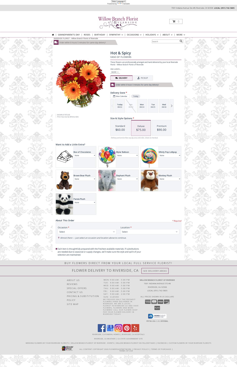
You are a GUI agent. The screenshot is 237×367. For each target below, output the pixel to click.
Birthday (99, 34)
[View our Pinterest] (127, 331)
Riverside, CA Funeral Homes (106, 334)
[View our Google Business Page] (110, 331)
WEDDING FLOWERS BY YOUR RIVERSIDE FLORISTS (48, 343)
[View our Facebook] (102, 331)
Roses (87, 34)
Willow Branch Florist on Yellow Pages (136, 343)
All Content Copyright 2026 (94, 349)
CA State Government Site (130, 339)
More (180, 34)
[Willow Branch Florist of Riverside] (118, 20)
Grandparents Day (69, 34)
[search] (181, 41)
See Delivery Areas (155, 270)
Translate (126, 3)
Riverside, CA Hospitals (133, 334)
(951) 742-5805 (228, 8)
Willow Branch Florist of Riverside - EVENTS (93, 343)
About (166, 34)
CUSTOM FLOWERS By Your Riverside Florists (190, 343)
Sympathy (114, 34)
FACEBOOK (162, 343)
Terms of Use (126, 351)
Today (135, 96)
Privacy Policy (141, 349)
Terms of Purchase (161, 349)
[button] (175, 21)
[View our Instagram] (118, 331)
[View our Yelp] (135, 331)
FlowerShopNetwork (120, 349)
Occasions (133, 34)
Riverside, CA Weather (104, 339)
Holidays (151, 34)
